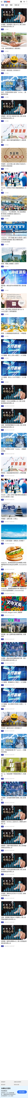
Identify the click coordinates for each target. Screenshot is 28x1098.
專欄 (11, 5)
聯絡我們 (3, 1081)
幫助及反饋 (16, 1084)
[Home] (7, 1)
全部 (6, 5)
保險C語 (17, 5)
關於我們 (3, 1084)
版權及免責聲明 (17, 1081)
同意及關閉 (21, 1092)
